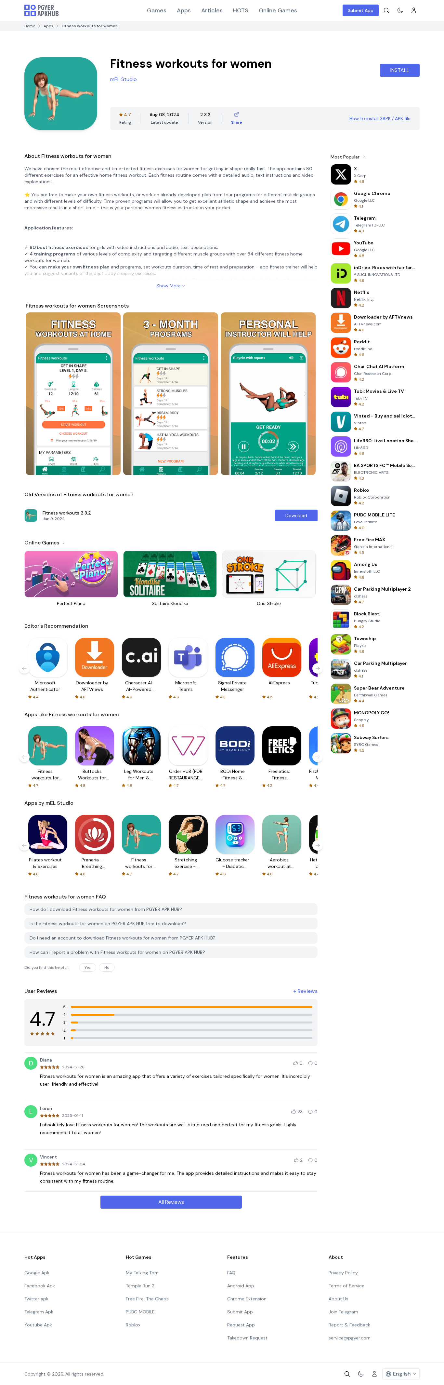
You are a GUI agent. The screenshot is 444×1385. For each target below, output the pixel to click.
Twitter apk (36, 1299)
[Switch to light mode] (400, 10)
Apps (184, 10)
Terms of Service (346, 1286)
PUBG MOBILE (140, 1312)
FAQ (231, 1273)
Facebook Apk (39, 1286)
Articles (212, 10)
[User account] (414, 10)
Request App (241, 1325)
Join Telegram (343, 1312)
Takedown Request (247, 1338)
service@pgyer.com (350, 1338)
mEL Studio (123, 79)
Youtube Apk (38, 1325)
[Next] (305, 394)
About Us (338, 1299)
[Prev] (37, 394)
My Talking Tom (142, 1273)
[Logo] (41, 10)
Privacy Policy (343, 1273)
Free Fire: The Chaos (147, 1299)
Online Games (278, 10)
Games (156, 10)
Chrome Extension (247, 1299)
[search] (386, 10)
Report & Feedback (349, 1325)
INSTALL (399, 70)
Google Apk (36, 1273)
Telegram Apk (38, 1312)
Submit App (360, 10)
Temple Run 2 (140, 1286)
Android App (240, 1286)
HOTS (240, 10)
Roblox (133, 1325)
